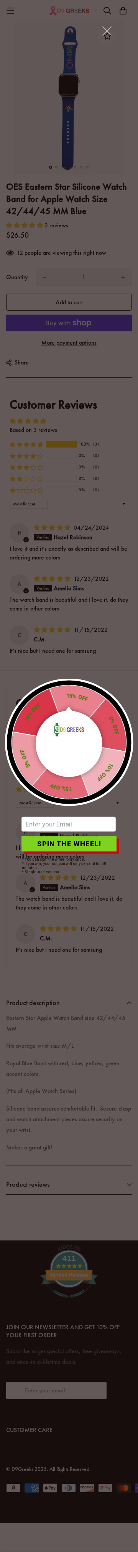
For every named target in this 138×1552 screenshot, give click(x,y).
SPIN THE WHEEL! (69, 844)
